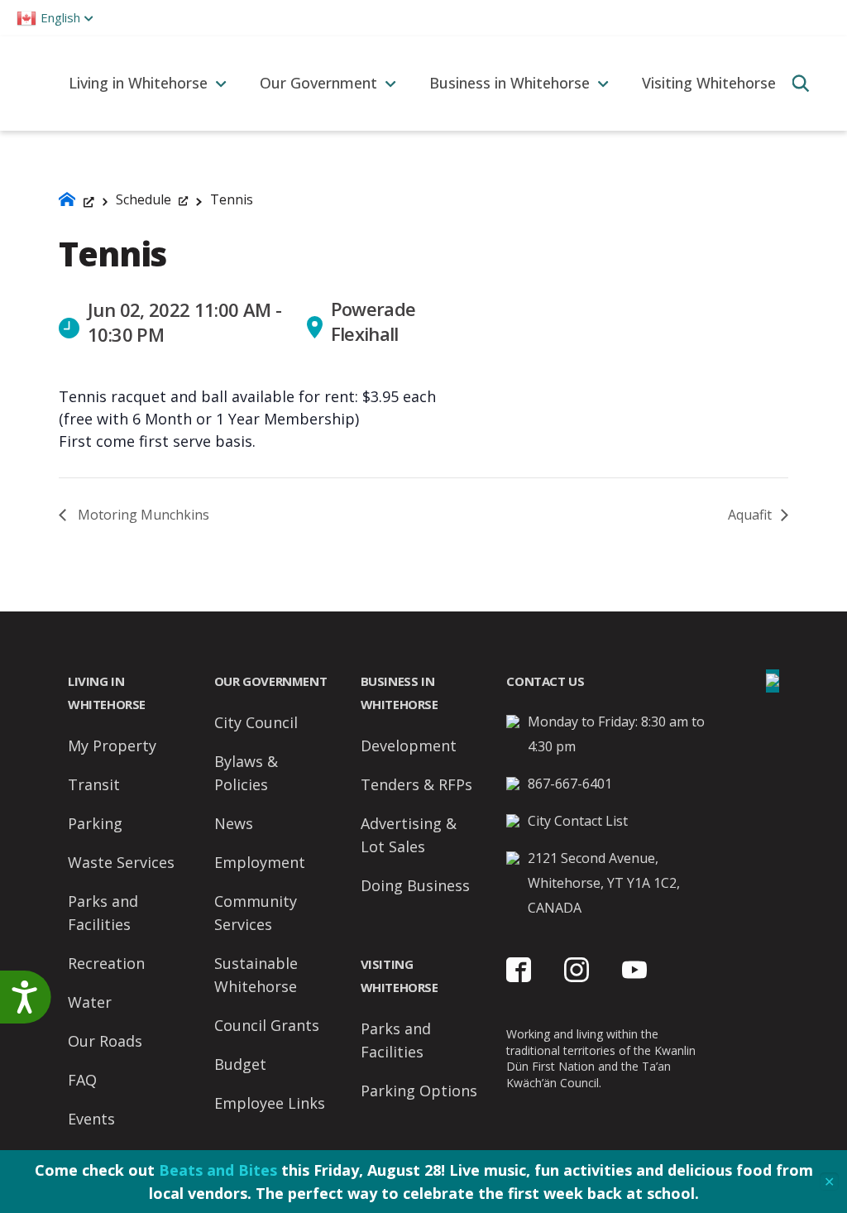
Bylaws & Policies (246, 772)
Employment (259, 862)
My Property (112, 745)
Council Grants (266, 1025)
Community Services (255, 912)
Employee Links (269, 1103)
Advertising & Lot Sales (409, 834)
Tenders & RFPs (416, 784)
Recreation (106, 963)
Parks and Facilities (103, 912)
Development (409, 745)
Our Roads (105, 1041)
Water (90, 1002)
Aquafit (751, 515)
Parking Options (419, 1090)
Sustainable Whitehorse (256, 974)
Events (91, 1119)
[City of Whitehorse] (26, 83)
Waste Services (121, 862)
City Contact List (578, 821)
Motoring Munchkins (141, 515)
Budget (240, 1064)
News (233, 823)
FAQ (82, 1080)
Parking (95, 823)
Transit (94, 784)
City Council (256, 722)
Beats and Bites (218, 1170)
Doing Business (415, 885)
